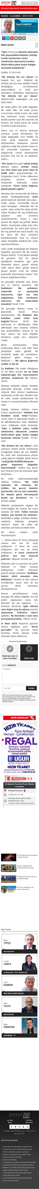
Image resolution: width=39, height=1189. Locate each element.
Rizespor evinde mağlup (9, 1160)
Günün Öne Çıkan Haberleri (9, 1140)
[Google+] (12, 38)
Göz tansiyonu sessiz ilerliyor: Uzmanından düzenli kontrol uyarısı (18, 1162)
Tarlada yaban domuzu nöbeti (11, 1175)
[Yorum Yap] (24, 38)
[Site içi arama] (36, 3)
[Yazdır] (20, 38)
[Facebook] (4, 38)
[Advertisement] (19, 829)
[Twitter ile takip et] (15, 1127)
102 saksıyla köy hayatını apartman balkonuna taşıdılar (18, 1165)
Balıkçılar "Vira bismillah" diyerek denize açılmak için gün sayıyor (18, 1168)
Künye (10, 1122)
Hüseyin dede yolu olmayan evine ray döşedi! (15, 1170)
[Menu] (22, 3)
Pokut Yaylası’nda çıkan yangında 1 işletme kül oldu (17, 1146)
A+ (36, 44)
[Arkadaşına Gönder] (16, 38)
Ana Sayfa (10, 1120)
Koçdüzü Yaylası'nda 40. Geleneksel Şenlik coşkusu (17, 1149)
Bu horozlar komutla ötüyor (10, 1180)
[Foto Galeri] (29, 3)
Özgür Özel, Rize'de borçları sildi (12, 1157)
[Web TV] (26, 3)
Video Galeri (29, 1122)
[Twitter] (8, 38)
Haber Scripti (17, 1134)
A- (37, 46)
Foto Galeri (29, 1120)
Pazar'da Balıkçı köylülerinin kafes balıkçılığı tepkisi (17, 1178)
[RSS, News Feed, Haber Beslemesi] (19, 1127)
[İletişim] (33, 3)
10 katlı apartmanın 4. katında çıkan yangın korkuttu (17, 1173)
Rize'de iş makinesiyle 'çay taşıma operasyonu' (16, 1152)
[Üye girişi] (23, 1127)
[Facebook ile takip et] (11, 1127)
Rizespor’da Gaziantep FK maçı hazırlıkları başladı (17, 1154)
